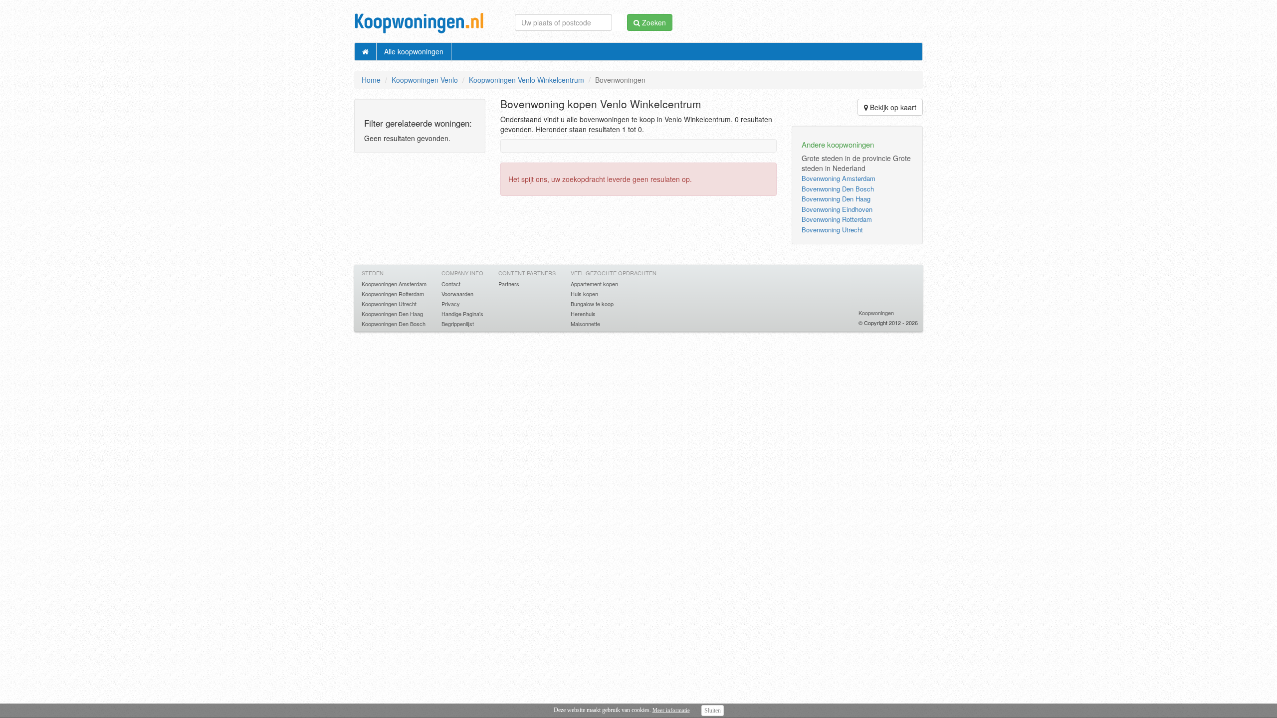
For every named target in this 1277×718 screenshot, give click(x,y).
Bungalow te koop (592, 304)
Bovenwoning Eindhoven (837, 209)
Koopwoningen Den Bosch (394, 324)
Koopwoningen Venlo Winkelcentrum (526, 80)
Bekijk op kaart (892, 107)
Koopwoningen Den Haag (392, 314)
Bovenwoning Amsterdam (838, 178)
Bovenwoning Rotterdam (837, 219)
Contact (450, 284)
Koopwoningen (876, 313)
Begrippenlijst (457, 324)
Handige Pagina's (462, 314)
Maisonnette (585, 324)
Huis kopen (584, 294)
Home (371, 80)
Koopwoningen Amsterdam (394, 284)
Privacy (450, 304)
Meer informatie (671, 710)
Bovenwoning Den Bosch (838, 188)
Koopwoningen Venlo (425, 80)
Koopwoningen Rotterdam (393, 294)
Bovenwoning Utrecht (832, 229)
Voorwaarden (457, 294)
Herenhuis (583, 314)
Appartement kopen (594, 284)
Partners (508, 284)
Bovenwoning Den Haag (836, 198)
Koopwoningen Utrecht (389, 304)
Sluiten (712, 710)
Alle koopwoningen (413, 51)
